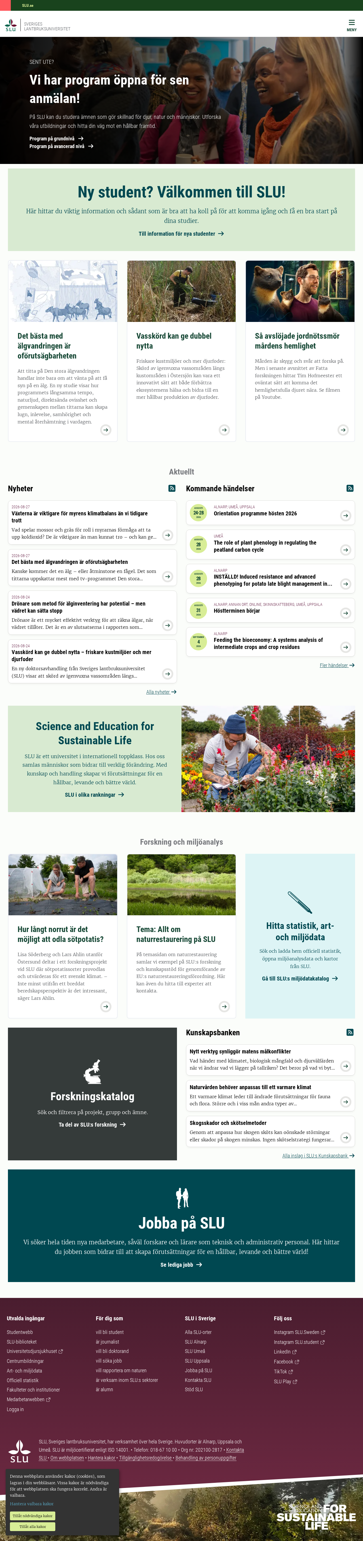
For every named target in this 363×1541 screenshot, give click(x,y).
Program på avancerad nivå (56, 146)
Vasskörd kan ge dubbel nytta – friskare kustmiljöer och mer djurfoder (81, 656)
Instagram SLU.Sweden (296, 1332)
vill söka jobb (109, 1361)
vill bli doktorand (112, 1351)
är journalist (107, 1342)
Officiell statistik (23, 1380)
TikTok (280, 1372)
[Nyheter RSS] (172, 490)
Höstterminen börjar (237, 610)
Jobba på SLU (198, 1370)
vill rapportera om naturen (121, 1370)
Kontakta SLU (198, 1380)
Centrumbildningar (25, 1361)
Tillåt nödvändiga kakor (32, 1516)
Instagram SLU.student (296, 1342)
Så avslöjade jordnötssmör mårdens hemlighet (297, 341)
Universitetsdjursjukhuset (32, 1351)
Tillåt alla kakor (33, 1527)
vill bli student (110, 1332)
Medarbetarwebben (26, 1399)
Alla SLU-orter (198, 1332)
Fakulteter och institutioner (33, 1390)
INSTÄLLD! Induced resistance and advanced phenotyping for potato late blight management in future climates (270, 583)
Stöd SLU (194, 1389)
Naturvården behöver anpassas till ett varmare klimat (250, 1087)
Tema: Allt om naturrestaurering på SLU (176, 934)
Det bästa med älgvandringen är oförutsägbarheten (47, 346)
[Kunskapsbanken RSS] (350, 1034)
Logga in (15, 1409)
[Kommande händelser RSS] (350, 490)
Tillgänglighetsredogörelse (146, 1458)
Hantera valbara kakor (32, 1503)
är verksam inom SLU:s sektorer (127, 1380)
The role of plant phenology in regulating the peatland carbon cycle (265, 546)
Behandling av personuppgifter (206, 1458)
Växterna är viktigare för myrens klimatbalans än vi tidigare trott (80, 517)
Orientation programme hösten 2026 (255, 513)
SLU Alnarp (195, 1342)
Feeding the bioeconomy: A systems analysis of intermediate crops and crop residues (268, 643)
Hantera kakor (102, 1458)
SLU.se (27, 5)
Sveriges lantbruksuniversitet (47, 26)
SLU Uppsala (197, 1361)
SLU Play (282, 1381)
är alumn (104, 1389)
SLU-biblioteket (22, 1342)
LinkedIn (282, 1352)
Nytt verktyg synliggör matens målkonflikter (240, 1051)
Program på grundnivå (51, 139)
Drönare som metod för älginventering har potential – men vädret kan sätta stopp (78, 607)
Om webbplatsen (67, 1458)
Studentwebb (20, 1332)
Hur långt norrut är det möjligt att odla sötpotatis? (61, 934)
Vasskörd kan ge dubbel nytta (174, 341)
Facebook (283, 1362)
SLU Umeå (195, 1351)
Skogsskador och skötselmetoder (228, 1123)
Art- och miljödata (24, 1371)
